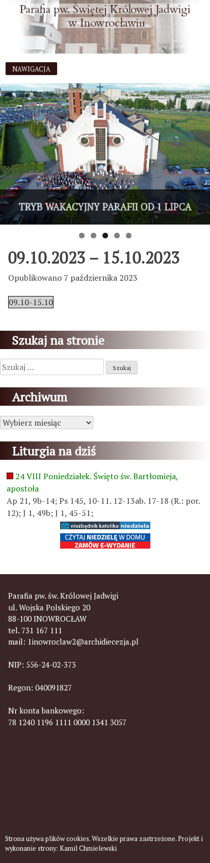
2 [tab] (93, 235)
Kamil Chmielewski (88, 848)
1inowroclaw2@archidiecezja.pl (83, 641)
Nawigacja (31, 69)
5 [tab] (129, 235)
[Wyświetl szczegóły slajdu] (105, 154)
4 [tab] (117, 235)
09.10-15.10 (31, 302)
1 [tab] (82, 235)
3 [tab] (105, 235)
